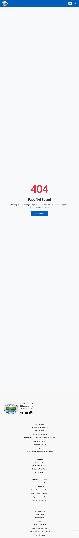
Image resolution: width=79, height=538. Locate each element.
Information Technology (39, 434)
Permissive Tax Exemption (39, 490)
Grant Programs (39, 476)
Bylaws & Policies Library (39, 500)
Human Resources (39, 431)
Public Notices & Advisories (39, 493)
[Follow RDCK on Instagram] (30, 412)
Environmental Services (39, 441)
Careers (39, 504)
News (39, 521)
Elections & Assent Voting (39, 469)
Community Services (39, 445)
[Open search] (70, 3)
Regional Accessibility (39, 497)
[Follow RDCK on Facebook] (21, 412)
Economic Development (39, 525)
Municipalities (39, 518)
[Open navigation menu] (75, 3)
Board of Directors (39, 462)
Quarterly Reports (39, 486)
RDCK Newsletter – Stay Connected (39, 531)
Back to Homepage (39, 213)
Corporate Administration (39, 427)
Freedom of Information (39, 479)
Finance (39, 448)
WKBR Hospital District (39, 465)
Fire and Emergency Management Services (39, 452)
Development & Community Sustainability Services (39, 438)
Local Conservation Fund (39, 528)
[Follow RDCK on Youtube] (26, 412)
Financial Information (39, 483)
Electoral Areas (39, 514)
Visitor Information (39, 535)
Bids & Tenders (39, 472)
